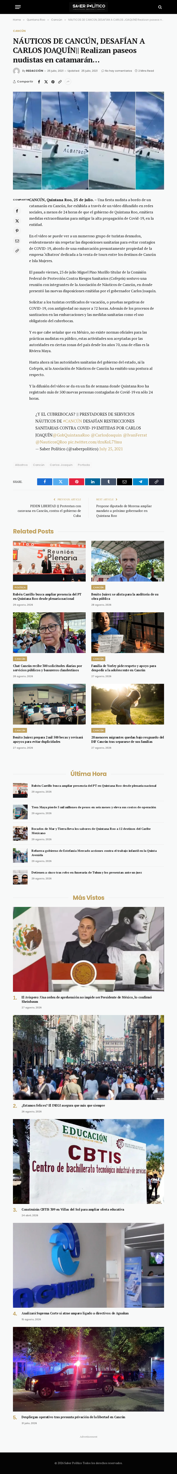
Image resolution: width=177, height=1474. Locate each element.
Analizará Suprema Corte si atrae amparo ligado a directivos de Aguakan (75, 1313)
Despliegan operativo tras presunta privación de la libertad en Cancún (73, 1417)
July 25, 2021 (111, 448)
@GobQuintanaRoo (71, 435)
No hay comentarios (118, 71)
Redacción (34, 71)
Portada (84, 465)
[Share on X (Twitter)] (46, 81)
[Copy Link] (60, 81)
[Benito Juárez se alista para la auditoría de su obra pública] (127, 561)
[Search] (159, 7)
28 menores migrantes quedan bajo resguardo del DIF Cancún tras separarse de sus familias (127, 739)
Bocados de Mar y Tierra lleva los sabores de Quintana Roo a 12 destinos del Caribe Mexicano (91, 831)
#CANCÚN (72, 421)
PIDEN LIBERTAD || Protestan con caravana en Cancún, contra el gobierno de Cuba (49, 511)
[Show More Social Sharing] (68, 81)
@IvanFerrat (135, 435)
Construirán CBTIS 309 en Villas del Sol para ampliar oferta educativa (73, 1209)
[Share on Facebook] (39, 81)
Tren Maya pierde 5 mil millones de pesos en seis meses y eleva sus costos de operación (94, 807)
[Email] (17, 240)
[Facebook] (17, 211)
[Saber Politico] (88, 7)
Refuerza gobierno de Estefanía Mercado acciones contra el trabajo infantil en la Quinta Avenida (94, 853)
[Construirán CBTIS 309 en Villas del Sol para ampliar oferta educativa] (88, 1161)
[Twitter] (17, 221)
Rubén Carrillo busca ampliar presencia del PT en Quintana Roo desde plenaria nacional (47, 596)
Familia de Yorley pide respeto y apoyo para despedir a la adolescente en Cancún (123, 668)
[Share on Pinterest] (53, 81)
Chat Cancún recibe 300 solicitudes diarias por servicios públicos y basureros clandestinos (47, 668)
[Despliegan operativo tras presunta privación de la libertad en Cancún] (88, 1369)
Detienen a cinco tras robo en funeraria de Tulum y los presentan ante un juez (87, 872)
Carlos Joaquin (61, 465)
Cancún (19, 31)
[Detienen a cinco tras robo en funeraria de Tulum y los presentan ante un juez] (20, 877)
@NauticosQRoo (51, 442)
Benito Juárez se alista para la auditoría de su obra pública (124, 596)
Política (20, 587)
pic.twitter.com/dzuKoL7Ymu (95, 442)
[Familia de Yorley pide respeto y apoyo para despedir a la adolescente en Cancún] (127, 632)
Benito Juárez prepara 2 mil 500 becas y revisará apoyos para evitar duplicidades (48, 739)
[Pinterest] (17, 231)
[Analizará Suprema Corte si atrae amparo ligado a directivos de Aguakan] (88, 1265)
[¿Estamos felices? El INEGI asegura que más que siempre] (88, 1057)
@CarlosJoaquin (106, 435)
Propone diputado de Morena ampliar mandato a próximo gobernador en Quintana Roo (124, 511)
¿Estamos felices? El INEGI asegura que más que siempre (63, 1105)
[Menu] (18, 7)
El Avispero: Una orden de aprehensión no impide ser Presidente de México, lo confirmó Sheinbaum (87, 999)
